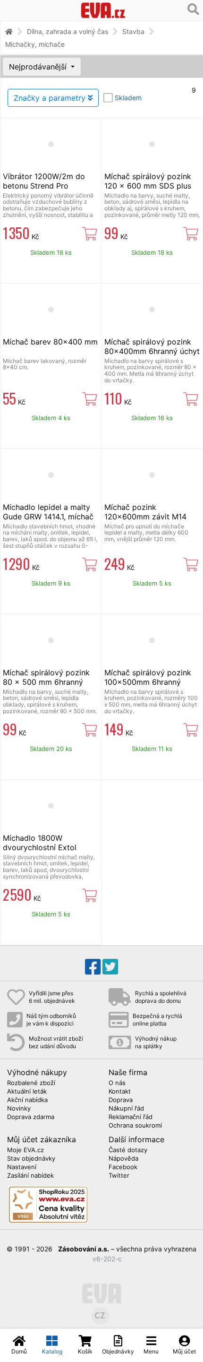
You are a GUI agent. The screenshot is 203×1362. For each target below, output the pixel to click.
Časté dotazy (128, 1150)
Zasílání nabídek (30, 1175)
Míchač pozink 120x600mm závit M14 (145, 511)
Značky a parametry (51, 98)
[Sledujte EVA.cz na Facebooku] (93, 967)
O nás (117, 1083)
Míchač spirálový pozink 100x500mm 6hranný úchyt (147, 682)
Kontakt (120, 1091)
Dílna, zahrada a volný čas (67, 31)
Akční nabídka (27, 1100)
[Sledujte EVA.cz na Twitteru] (110, 967)
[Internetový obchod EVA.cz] (103, 10)
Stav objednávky (31, 1158)
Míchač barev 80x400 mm (50, 341)
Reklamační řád (130, 1117)
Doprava (121, 1100)
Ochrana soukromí (135, 1125)
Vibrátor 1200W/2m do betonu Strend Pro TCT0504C (44, 186)
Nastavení (21, 1167)
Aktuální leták (27, 1091)
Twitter (119, 1175)
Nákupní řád (126, 1108)
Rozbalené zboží (31, 1083)
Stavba (133, 31)
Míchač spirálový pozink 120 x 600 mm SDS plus (147, 181)
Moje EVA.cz (25, 1150)
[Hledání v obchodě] (193, 9)
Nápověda (123, 1158)
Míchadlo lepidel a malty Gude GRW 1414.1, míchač (48, 511)
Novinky (19, 1108)
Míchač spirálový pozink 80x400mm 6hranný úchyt (152, 346)
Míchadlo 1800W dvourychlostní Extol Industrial (39, 847)
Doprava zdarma (30, 1117)
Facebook (123, 1167)
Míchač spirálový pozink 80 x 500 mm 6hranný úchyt (46, 682)
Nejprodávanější (39, 66)
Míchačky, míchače (35, 44)
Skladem (128, 98)
